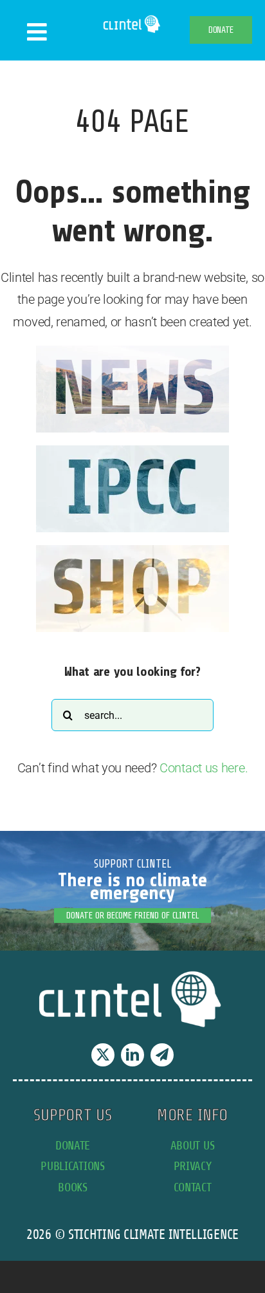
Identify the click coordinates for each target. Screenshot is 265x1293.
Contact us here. (204, 768)
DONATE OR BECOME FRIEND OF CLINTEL (132, 915)
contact (193, 1187)
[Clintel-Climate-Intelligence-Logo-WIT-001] (132, 19)
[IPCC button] (132, 452)
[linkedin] (132, 1054)
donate (72, 1145)
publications (72, 1166)
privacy (193, 1166)
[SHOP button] (132, 551)
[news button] (132, 352)
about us (192, 1145)
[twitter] (102, 1054)
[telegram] (162, 1054)
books (72, 1187)
